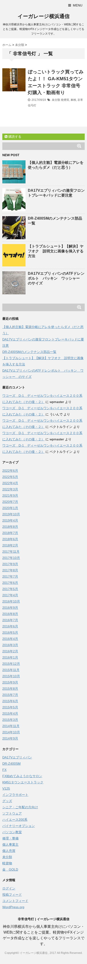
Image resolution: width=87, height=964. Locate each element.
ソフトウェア (12, 813)
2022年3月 (10, 489)
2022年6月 (10, 470)
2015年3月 (10, 720)
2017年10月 (11, 558)
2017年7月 (10, 576)
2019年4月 (10, 520)
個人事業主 (10, 844)
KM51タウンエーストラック (22, 782)
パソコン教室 (12, 832)
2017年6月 (10, 583)
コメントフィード (15, 901)
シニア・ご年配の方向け (20, 807)
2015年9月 (10, 682)
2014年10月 (11, 732)
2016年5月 (10, 632)
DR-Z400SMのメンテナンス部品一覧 (29, 352)
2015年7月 (10, 695)
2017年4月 (10, 595)
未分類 (56, 99)
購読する (14, 136)
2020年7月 (10, 502)
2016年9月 (10, 607)
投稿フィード (12, 894)
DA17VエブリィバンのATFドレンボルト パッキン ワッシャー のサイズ (56, 278)
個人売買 (8, 851)
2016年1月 (10, 657)
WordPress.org (13, 907)
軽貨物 (7, 863)
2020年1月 (10, 508)
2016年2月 (10, 651)
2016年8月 (10, 614)
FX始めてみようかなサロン (22, 776)
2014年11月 (10, 726)
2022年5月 (10, 477)
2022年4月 (10, 483)
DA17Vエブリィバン (17, 757)
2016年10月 (11, 601)
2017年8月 (10, 570)
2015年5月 (10, 707)
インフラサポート (15, 795)
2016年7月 (10, 620)
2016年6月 (10, 626)
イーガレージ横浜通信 (44, 16)
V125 (6, 788)
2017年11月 (10, 551)
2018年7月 (10, 533)
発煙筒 (65, 99)
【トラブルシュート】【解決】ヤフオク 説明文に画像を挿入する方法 (56, 251)
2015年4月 (10, 713)
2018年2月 (10, 545)
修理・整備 (10, 838)
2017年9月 (10, 564)
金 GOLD (10, 869)
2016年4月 (10, 639)
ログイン (8, 888)
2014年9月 (10, 738)
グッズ (7, 801)
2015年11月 (10, 670)
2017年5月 (10, 589)
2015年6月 (10, 701)
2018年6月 (10, 539)
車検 (73, 99)
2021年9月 (10, 495)
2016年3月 (10, 645)
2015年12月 (11, 664)
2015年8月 (10, 688)
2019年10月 (11, 514)
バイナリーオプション (18, 826)
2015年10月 (11, 676)
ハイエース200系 (14, 819)
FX (4, 770)
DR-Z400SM (11, 763)
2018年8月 (10, 526)
